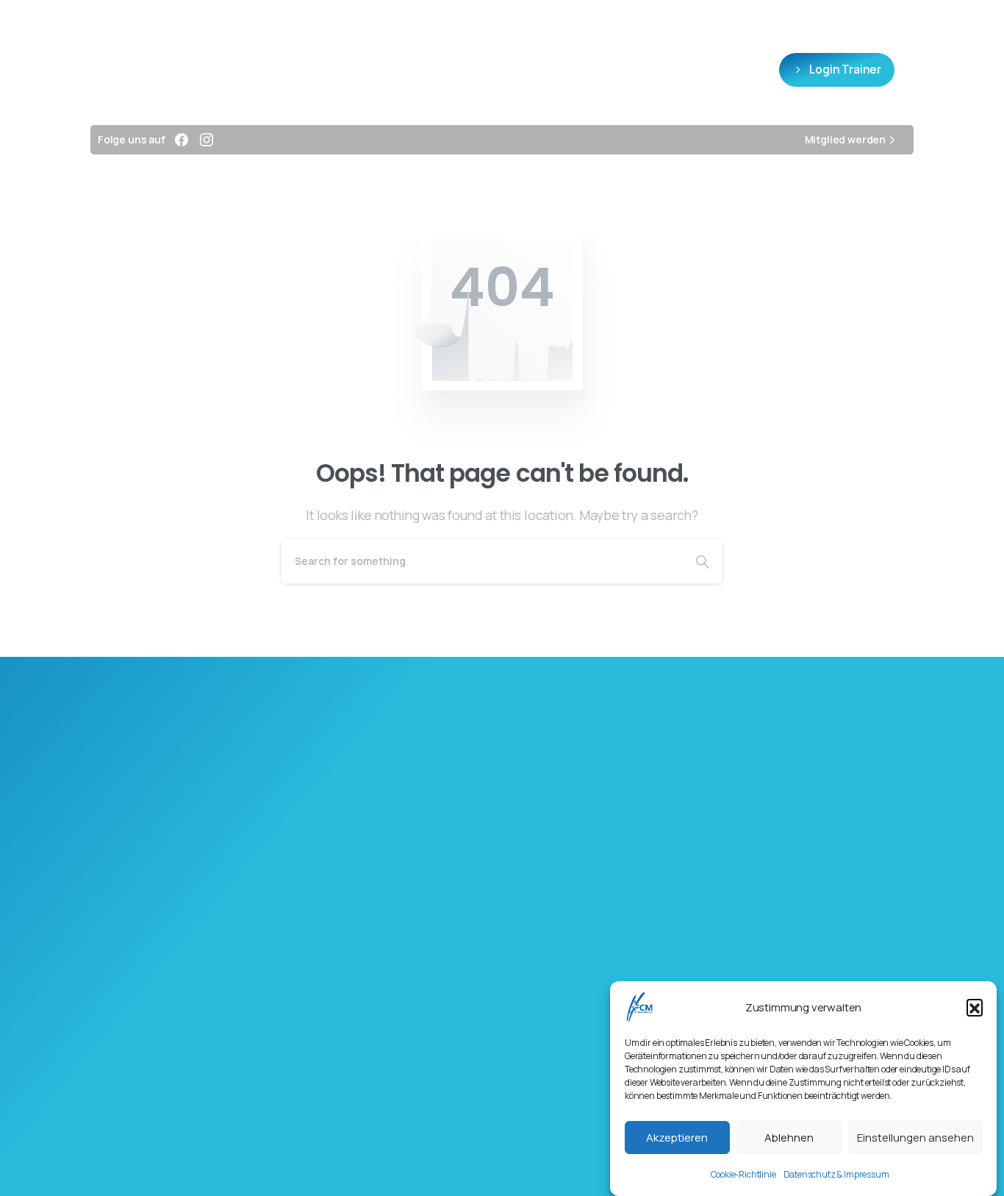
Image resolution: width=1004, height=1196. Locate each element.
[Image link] (502, 1177)
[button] (974, 1007)
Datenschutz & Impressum (836, 1174)
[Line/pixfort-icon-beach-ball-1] (594, 884)
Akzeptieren (677, 1137)
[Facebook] (181, 139)
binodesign (566, 1157)
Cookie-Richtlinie (743, 1174)
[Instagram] (206, 139)
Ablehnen (789, 1137)
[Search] (702, 561)
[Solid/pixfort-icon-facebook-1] (409, 884)
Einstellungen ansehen (915, 1137)
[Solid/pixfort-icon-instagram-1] (502, 884)
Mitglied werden (845, 139)
